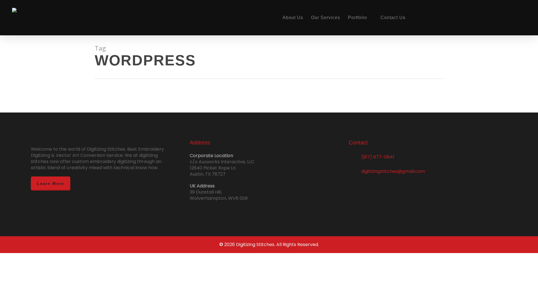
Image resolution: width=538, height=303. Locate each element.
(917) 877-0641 (377, 157)
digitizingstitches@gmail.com (393, 171)
